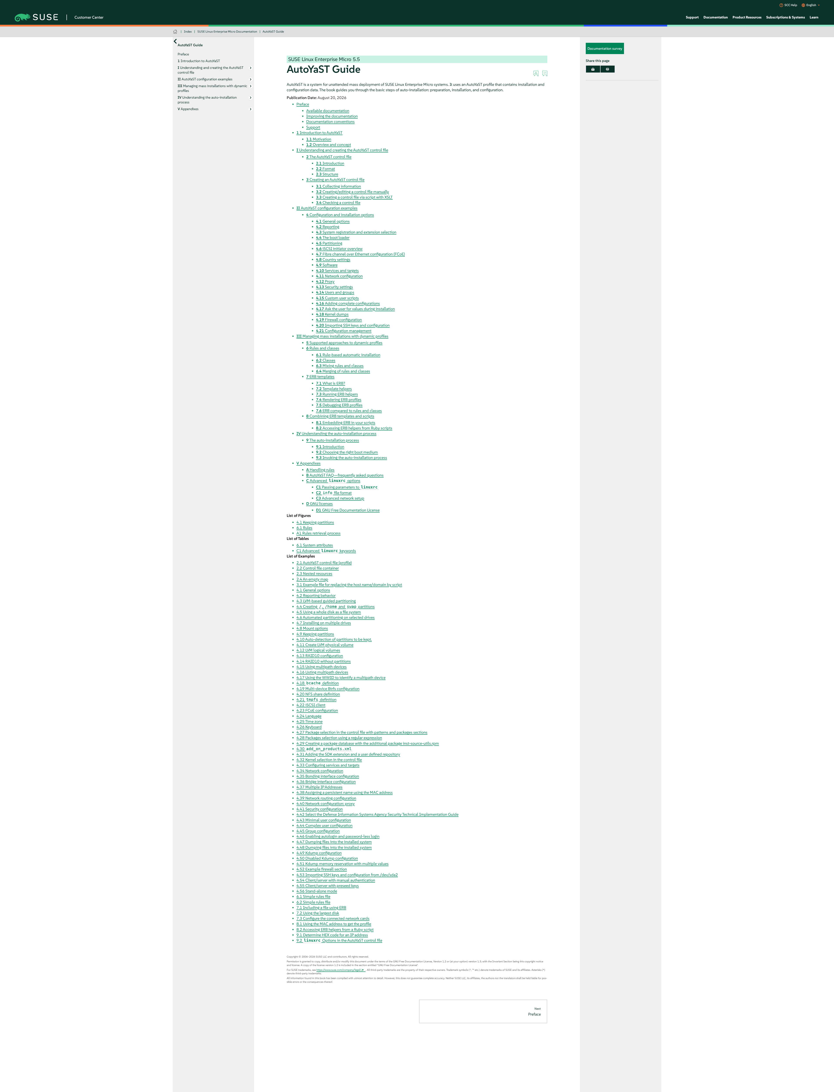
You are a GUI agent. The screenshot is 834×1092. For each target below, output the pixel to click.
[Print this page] (608, 69)
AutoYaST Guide (273, 31)
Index (188, 31)
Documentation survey (604, 48)
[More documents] (175, 41)
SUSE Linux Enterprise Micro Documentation (227, 31)
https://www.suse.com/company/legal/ (338, 969)
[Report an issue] (535, 73)
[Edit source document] (544, 73)
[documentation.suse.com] (176, 32)
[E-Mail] (593, 69)
